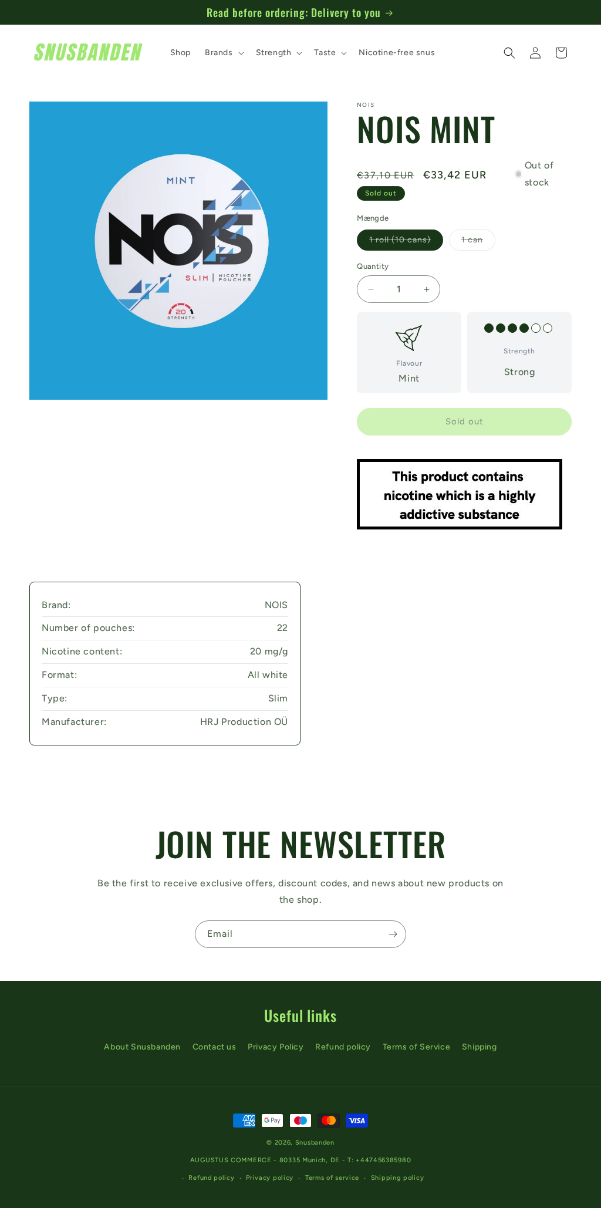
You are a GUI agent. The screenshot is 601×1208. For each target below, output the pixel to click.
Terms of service (332, 1178)
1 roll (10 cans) (406, 242)
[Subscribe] (393, 934)
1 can (478, 242)
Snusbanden (315, 1142)
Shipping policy (397, 1178)
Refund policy (343, 1047)
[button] (223, 53)
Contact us (215, 1047)
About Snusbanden (142, 1047)
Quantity (373, 266)
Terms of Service (417, 1047)
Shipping (479, 1047)
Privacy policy (269, 1178)
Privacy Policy (275, 1047)
